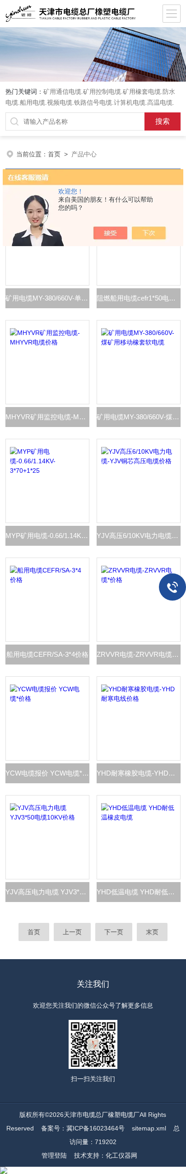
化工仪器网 (121, 1155)
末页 (152, 932)
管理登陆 (54, 1155)
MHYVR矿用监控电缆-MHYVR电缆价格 (47, 417)
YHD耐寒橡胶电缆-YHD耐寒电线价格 (139, 773)
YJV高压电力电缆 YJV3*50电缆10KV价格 (47, 892)
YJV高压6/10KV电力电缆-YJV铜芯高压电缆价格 (139, 535)
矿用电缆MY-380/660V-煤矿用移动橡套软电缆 (139, 417)
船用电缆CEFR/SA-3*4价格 (47, 654)
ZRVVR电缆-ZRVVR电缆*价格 (139, 654)
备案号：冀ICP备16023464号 (83, 1128)
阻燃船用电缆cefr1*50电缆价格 (139, 298)
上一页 (72, 932)
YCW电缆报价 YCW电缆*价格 (47, 773)
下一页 (113, 932)
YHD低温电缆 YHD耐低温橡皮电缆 (139, 892)
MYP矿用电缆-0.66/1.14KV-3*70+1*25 (47, 535)
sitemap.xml (149, 1128)
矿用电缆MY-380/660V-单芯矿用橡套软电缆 (47, 298)
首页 (54, 154)
